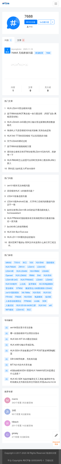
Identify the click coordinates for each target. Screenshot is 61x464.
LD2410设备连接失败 (17, 196)
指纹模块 (50, 262)
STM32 (19, 288)
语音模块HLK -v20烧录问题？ (20, 190)
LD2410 (31, 266)
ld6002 (8, 262)
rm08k (37, 301)
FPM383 (27, 301)
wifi (50, 305)
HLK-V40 (42, 305)
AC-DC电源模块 (46, 283)
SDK (44, 301)
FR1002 (9, 296)
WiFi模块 (9, 309)
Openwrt (9, 275)
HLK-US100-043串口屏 (26, 305)
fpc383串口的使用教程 (17, 226)
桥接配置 (39, 52)
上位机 (23, 283)
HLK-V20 (47, 292)
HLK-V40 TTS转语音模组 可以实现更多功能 (27, 135)
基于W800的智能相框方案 (19, 146)
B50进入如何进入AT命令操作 (21, 168)
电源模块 (38, 296)
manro (15, 398)
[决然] (7, 412)
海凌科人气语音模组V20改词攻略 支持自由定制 (29, 130)
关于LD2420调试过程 (17, 140)
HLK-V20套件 (11, 283)
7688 (48, 52)
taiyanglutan (16, 49)
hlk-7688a (26, 292)
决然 (14, 410)
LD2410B (9, 271)
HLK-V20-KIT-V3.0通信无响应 (23, 338)
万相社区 (49, 460)
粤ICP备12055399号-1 (33, 460)
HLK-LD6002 (21, 275)
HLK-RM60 (34, 271)
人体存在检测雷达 (13, 301)
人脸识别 (9, 305)
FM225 (18, 296)
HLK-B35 (47, 275)
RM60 (31, 275)
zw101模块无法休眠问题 (18, 185)
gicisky (15, 433)
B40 (39, 275)
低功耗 (48, 296)
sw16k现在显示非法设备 (21, 327)
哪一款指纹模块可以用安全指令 (24, 333)
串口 (25, 262)
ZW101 (22, 266)
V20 (31, 262)
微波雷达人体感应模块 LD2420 (38, 288)
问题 (8, 40)
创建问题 (45, 22)
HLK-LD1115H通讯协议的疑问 (21, 236)
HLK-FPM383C (27, 279)
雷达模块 (9, 288)
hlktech (15, 421)
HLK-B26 (28, 296)
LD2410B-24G (12, 279)
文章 (20, 40)
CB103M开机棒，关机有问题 (23, 358)
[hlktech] (7, 423)
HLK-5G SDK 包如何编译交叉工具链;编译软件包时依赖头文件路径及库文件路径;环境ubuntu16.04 (33, 380)
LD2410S (41, 266)
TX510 (17, 262)
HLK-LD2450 (21, 271)
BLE (29, 309)
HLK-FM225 (11, 266)
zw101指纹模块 (12, 292)
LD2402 (49, 279)
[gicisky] (7, 435)
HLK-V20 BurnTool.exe (17, 231)
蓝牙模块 (32, 283)
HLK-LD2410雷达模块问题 (19, 108)
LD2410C (20, 309)
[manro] (7, 400)
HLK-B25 (36, 292)
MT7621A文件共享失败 (21, 364)
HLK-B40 (40, 262)
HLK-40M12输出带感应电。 (23, 344)
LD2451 (39, 279)
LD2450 (45, 271)
